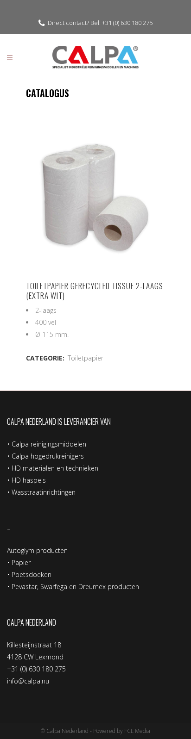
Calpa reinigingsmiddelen (49, 444)
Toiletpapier (85, 358)
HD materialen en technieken (55, 468)
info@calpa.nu (28, 681)
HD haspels (29, 480)
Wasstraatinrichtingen (44, 492)
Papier (21, 562)
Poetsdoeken (31, 574)
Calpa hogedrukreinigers (48, 456)
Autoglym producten (37, 550)
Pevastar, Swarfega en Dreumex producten (75, 586)
